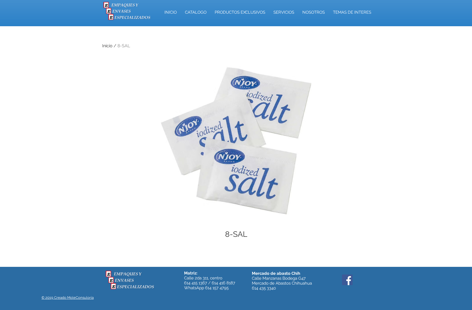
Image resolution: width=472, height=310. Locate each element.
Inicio (107, 45)
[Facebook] (347, 279)
